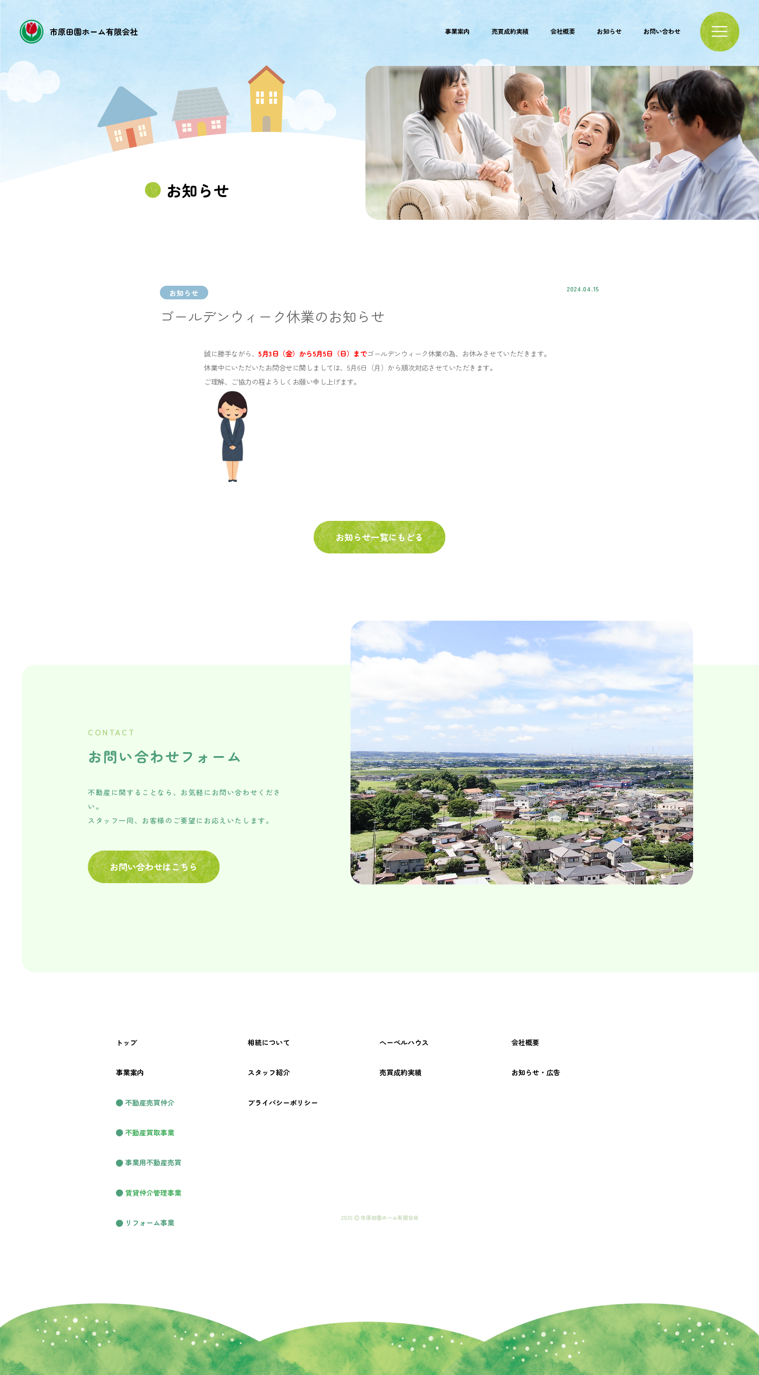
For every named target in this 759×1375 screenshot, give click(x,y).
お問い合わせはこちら (154, 866)
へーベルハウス (404, 1042)
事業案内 (457, 31)
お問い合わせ (661, 31)
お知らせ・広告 (535, 1072)
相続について (269, 1042)
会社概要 (562, 31)
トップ (126, 1042)
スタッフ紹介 (269, 1072)
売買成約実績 (510, 31)
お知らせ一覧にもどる (379, 537)
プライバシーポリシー (283, 1102)
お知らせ (609, 31)
